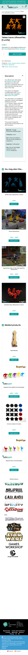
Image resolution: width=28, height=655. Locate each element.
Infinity (9, 63)
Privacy (12, 634)
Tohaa (6, 49)
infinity (6, 66)
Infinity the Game (13, 66)
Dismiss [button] (4, 648)
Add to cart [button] (14, 204)
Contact (7, 632)
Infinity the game (20, 49)
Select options (14, 240)
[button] (24, 17)
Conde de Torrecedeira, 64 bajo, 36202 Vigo (20, 623)
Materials (15, 632)
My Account (6, 631)
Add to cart (17, 54)
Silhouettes (11, 64)
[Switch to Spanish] (18, 633)
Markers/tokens (16, 63)
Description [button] (9, 76)
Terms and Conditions (18, 631)
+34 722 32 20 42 (20, 627)
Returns (21, 632)
